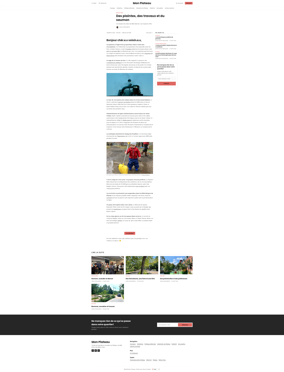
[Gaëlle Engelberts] (117, 27)
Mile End (162, 275)
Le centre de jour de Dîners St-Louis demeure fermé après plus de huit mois (166, 55)
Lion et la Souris (145, 175)
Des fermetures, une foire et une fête (140, 279)
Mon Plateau (131, 369)
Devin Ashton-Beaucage (161, 40)
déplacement (127, 120)
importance (121, 136)
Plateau (157, 35)
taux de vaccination (124, 102)
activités (109, 198)
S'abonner (188, 3)
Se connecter (179, 3)
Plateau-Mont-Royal (160, 43)
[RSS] (98, 350)
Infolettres (119, 12)
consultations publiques (114, 62)
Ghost (144, 369)
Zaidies (120, 220)
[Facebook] (93, 350)
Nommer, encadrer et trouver (103, 306)
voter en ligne (139, 186)
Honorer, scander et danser (102, 279)
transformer (117, 209)
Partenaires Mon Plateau (137, 360)
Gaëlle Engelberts (124, 27)
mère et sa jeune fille (113, 51)
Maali (149, 369)
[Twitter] (96, 350)
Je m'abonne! (130, 233)
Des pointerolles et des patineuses (173, 279)
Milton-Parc (94, 275)
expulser (129, 49)
